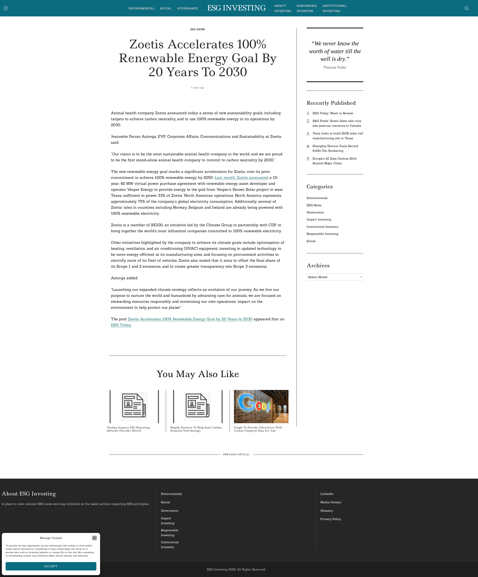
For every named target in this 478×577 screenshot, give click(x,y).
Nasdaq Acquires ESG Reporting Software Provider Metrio (128, 429)
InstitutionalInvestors (170, 544)
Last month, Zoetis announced (241, 177)
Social (166, 8)
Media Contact (330, 502)
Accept (51, 566)
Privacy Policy (330, 519)
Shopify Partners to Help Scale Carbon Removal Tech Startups (196, 429)
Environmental (141, 8)
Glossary (326, 510)
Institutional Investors (322, 226)
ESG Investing (236, 8)
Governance (187, 8)
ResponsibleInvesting (169, 532)
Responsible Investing (322, 234)
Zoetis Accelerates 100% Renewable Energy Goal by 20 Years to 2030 (190, 319)
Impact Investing (319, 219)
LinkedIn (326, 494)
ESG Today (121, 325)
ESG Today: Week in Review (333, 113)
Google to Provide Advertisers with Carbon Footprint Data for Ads (258, 429)
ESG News (197, 29)
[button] (94, 538)
